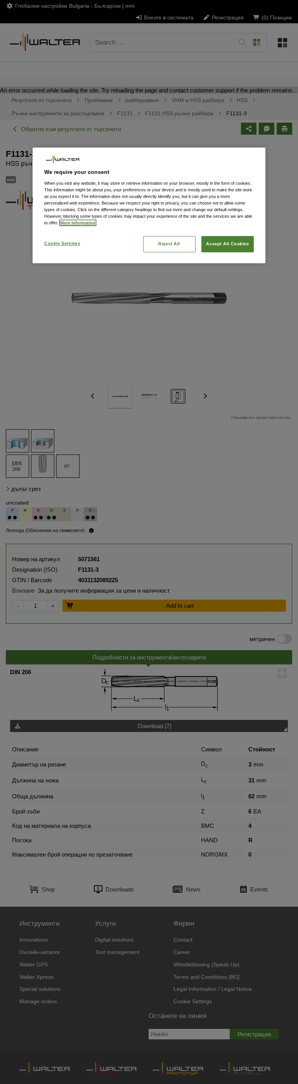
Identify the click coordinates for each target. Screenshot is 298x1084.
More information (77, 223)
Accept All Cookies (227, 244)
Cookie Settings (62, 243)
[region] (149, 205)
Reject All (169, 244)
